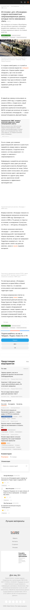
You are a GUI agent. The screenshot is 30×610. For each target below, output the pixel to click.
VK (15, 347)
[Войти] (28, 2)
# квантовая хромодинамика (8, 447)
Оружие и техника (6, 35)
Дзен (15, 344)
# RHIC (8, 443)
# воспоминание (11, 429)
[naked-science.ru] (23, 601)
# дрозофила (5, 431)
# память (12, 431)
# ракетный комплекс (21, 37)
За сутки (4, 404)
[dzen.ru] (16, 601)
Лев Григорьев (8, 503)
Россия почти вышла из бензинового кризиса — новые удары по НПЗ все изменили (10, 412)
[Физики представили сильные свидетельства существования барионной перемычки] (26, 438)
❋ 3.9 (9, 21)
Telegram (15, 340)
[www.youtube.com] (13, 601)
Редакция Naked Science (16, 379)
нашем (15, 246)
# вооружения (5, 37)
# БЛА (20, 416)
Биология (4, 429)
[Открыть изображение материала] (15, 47)
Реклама (15, 547)
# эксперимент (18, 431)
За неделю (11, 404)
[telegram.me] (20, 601)
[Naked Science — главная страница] (8, 2)
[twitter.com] (6, 601)
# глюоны (17, 445)
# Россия (13, 418)
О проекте (15, 544)
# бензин (15, 416)
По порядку (13, 457)
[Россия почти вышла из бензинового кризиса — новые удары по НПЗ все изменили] (26, 412)
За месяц (19, 404)
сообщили (25, 68)
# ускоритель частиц (6, 449)
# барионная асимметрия (8, 445)
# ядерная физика (17, 449)
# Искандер (12, 37)
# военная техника (16, 35)
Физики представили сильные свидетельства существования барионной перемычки (11, 438)
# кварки (18, 447)
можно (16, 297)
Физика (3, 443)
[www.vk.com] (9, 601)
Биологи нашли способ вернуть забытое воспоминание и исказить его (12, 425)
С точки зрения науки (7, 416)
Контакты (15, 541)
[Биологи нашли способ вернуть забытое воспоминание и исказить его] (26, 425)
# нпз (8, 418)
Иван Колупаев (10, 488)
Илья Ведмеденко (15, 6)
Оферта (15, 538)
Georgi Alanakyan (8, 475)
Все (27, 361)
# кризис (4, 418)
